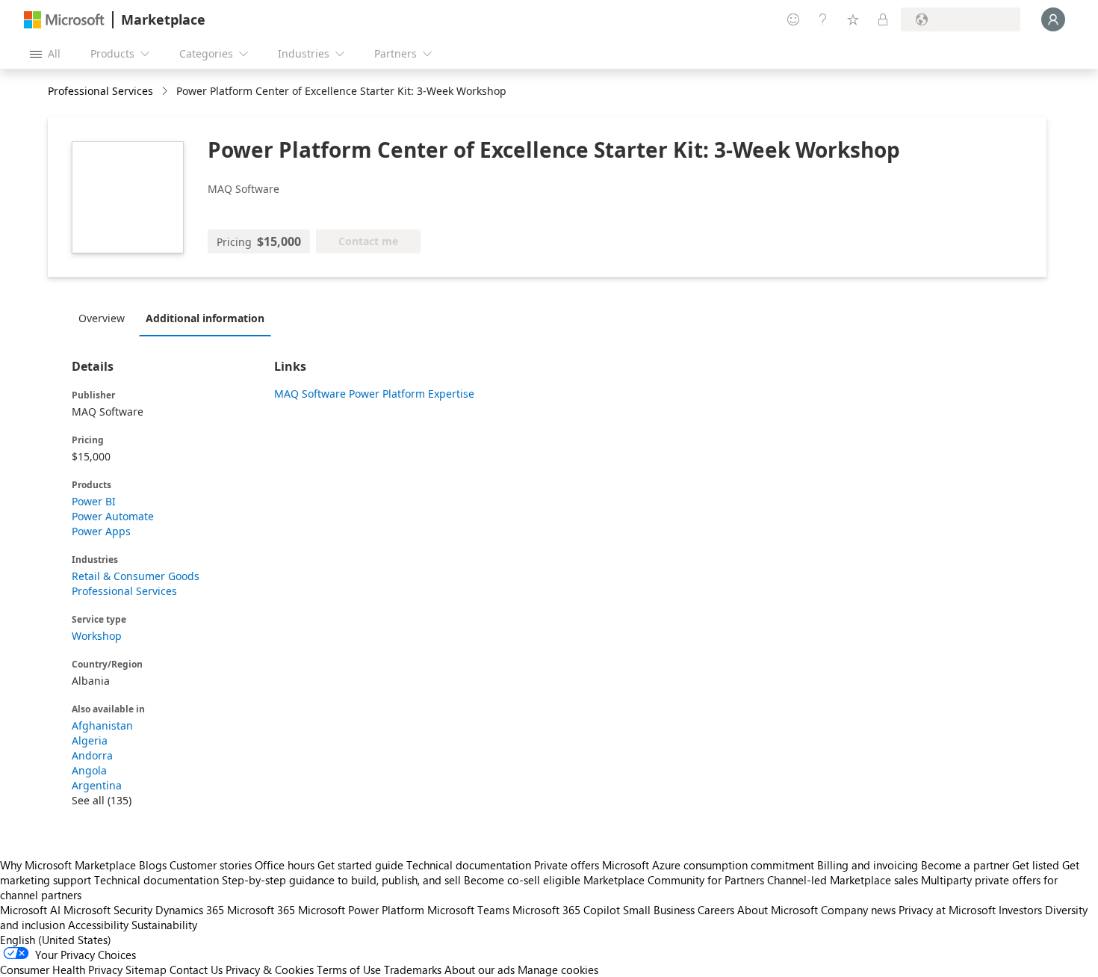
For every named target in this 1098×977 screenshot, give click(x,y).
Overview (101, 318)
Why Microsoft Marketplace (68, 864)
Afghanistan (102, 725)
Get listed (1035, 864)
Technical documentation (468, 864)
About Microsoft (777, 909)
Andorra (92, 755)
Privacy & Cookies (270, 969)
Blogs (153, 864)
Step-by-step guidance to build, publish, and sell (341, 879)
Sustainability (164, 924)
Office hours (284, 864)
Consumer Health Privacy (61, 969)
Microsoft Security (107, 909)
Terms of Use (349, 969)
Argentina (97, 785)
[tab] (105, 317)
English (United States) (55, 939)
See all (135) (101, 800)
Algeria (90, 740)
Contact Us (196, 969)
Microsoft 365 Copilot (566, 909)
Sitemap (146, 969)
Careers (716, 909)
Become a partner (965, 864)
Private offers (566, 864)
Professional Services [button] (100, 91)
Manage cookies (558, 969)
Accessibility (98, 924)
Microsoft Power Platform (361, 909)
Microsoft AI (30, 909)
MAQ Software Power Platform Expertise (374, 393)
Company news (858, 909)
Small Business (659, 909)
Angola (89, 770)
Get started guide (360, 864)
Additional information (205, 318)
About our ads (479, 969)
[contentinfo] (166, 91)
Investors (1020, 909)
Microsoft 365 (261, 909)
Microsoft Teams (468, 909)
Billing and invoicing (867, 864)
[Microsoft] (64, 19)
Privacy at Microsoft (947, 909)
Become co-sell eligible (522, 879)
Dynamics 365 (189, 909)
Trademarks (412, 969)
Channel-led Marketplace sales (842, 879)
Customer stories (211, 864)
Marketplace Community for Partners (673, 879)
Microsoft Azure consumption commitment (709, 864)
